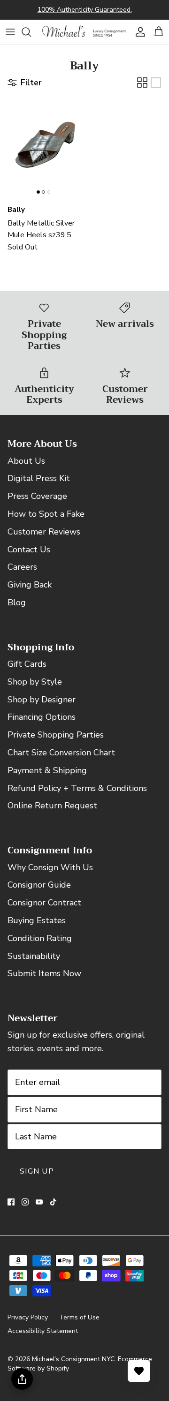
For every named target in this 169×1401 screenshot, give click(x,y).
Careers (22, 566)
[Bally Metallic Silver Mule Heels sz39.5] (44, 147)
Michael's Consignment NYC (73, 1359)
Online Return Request (52, 805)
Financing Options (42, 717)
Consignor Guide (39, 884)
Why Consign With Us (50, 867)
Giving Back (30, 584)
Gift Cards (27, 664)
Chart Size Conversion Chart (61, 752)
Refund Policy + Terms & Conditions (77, 788)
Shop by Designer (42, 699)
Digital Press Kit (39, 478)
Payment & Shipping (47, 770)
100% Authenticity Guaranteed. (85, 9)
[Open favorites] (139, 1371)
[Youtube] (39, 1201)
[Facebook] (11, 1201)
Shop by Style (35, 681)
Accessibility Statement (43, 1330)
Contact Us (29, 549)
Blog (17, 602)
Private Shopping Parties (56, 734)
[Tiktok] (53, 1201)
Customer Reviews (44, 531)
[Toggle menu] (10, 32)
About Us (26, 461)
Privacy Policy (28, 1317)
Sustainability (34, 956)
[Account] (138, 32)
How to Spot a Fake (46, 514)
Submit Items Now (44, 973)
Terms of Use (79, 1317)
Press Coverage (37, 496)
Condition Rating (40, 938)
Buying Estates (37, 920)
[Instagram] (25, 1201)
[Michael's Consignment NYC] (84, 32)
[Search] (31, 32)
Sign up (37, 1171)
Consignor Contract (44, 902)
